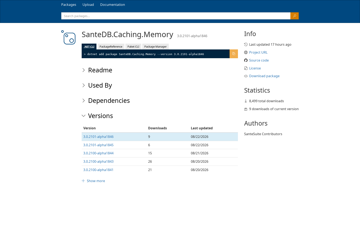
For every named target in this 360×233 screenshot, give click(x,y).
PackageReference (111, 46)
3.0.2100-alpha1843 (98, 161)
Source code (259, 60)
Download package (264, 76)
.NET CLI (89, 46)
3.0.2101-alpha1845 (98, 145)
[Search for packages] (294, 15)
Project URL (258, 52)
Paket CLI (133, 46)
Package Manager (155, 46)
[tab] (68, 4)
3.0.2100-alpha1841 (98, 170)
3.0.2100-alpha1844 (98, 153)
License (255, 68)
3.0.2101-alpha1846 (98, 136)
